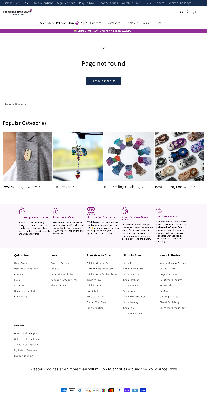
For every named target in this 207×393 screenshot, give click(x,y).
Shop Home (129, 291)
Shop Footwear (131, 285)
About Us (19, 285)
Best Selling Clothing (122, 186)
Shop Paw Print (131, 274)
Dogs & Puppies (168, 274)
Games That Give (96, 302)
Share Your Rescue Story (173, 307)
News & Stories (108, 3)
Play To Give (87, 3)
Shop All (127, 263)
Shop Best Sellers (133, 268)
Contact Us (20, 274)
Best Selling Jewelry (20, 186)
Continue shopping (103, 81)
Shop (26, 3)
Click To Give (11, 3)
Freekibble (93, 291)
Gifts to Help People (25, 333)
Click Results (21, 296)
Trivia (147, 3)
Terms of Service (60, 263)
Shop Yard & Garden (134, 296)
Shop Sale (129, 307)
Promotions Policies (62, 274)
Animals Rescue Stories (173, 263)
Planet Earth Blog (169, 302)
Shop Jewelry (130, 302)
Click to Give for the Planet (102, 274)
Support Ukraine (23, 355)
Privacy (55, 268)
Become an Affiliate (25, 291)
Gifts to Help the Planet (27, 339)
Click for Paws (95, 285)
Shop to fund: (57, 23)
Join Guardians (43, 3)
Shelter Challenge (179, 3)
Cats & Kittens (167, 268)
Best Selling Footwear (173, 186)
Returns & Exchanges (26, 268)
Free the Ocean (95, 296)
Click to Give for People (100, 268)
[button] (182, 12)
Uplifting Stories (169, 296)
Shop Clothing (131, 279)
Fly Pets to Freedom (25, 350)
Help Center (21, 263)
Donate (159, 3)
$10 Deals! (62, 186)
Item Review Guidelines (64, 279)
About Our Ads (58, 285)
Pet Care (164, 291)
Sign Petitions (66, 3)
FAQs (17, 279)
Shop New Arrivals (133, 313)
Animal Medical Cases (26, 344)
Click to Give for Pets (98, 263)
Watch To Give (131, 3)
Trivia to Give (94, 279)
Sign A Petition (95, 307)
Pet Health (166, 285)
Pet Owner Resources (172, 279)
